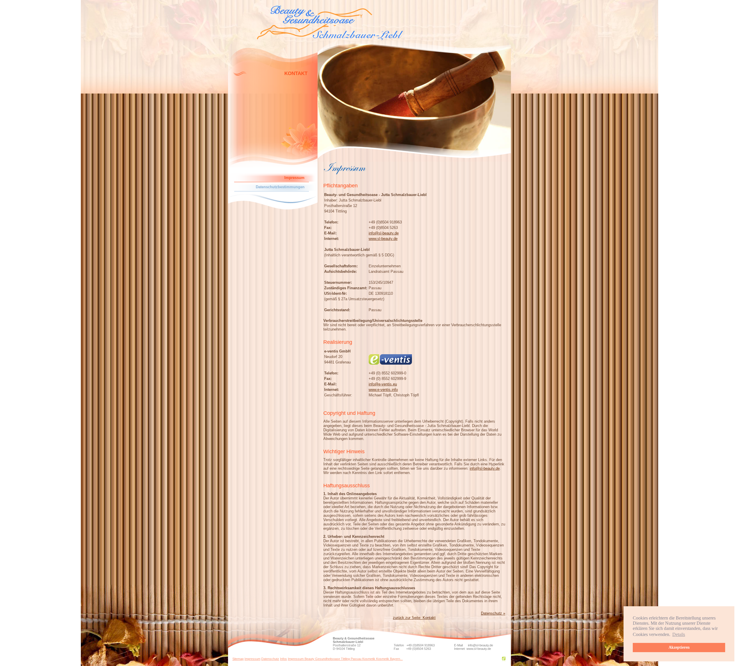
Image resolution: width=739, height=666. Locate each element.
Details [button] (678, 634)
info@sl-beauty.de (384, 233)
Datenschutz (270, 659)
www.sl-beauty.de (383, 238)
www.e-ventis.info (383, 389)
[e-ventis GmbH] (503, 660)
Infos (283, 659)
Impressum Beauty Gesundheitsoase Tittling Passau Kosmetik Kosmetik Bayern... (345, 659)
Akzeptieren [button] (679, 647)
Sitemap (238, 659)
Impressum (252, 659)
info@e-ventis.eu (383, 384)
